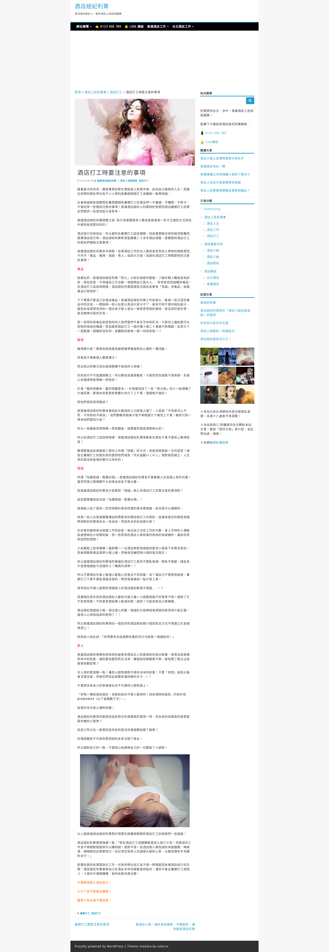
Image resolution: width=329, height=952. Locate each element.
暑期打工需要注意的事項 (92, 924)
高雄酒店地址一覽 (212, 166)
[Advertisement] (164, 61)
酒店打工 (116, 92)
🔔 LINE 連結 (134, 26)
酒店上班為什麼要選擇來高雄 (220, 182)
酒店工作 (213, 230)
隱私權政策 (220, 442)
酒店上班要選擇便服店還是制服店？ (225, 190)
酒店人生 (213, 223)
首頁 (78, 92)
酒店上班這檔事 (95, 92)
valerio (162, 946)
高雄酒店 (213, 284)
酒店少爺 (213, 257)
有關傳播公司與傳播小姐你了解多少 (225, 174)
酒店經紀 (213, 263)
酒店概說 (210, 271)
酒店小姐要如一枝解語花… (218, 331)
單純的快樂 (208, 303)
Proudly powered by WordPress (99, 946)
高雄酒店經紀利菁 (107, 180)
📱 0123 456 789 (213, 133)
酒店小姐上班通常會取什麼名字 (222, 158)
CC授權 (221, 425)
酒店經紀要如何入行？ (215, 339)
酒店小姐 (213, 250)
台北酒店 (213, 278)
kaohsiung (212, 209)
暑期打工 (85, 913)
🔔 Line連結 (209, 142)
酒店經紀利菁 (92, 6)
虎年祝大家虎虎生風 (214, 323)
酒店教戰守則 (213, 244)
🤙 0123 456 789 (108, 26)
